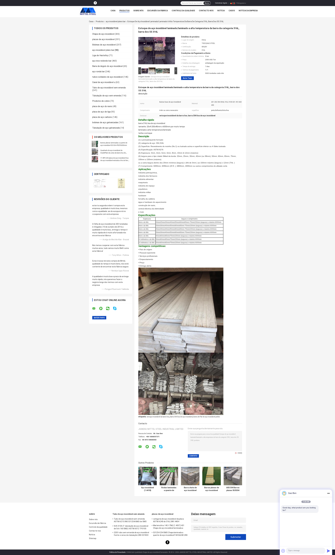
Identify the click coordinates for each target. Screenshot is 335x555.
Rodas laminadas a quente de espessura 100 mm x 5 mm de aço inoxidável (169, 489)
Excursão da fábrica (157, 11)
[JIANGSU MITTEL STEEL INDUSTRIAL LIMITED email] (95, 308)
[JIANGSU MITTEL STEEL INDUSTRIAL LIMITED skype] (116, 308)
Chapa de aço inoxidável (103, 34)
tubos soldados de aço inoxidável (107, 77)
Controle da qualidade (183, 11)
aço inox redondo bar (101, 61)
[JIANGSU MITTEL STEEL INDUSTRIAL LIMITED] (88, 11)
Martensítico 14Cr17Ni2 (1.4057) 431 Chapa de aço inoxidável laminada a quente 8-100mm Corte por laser (168, 527)
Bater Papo (187, 78)
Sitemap (92, 538)
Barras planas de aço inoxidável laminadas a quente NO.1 (211, 489)
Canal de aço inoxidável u (103, 82)
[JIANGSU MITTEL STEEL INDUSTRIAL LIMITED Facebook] (95, 3)
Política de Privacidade (117, 552)
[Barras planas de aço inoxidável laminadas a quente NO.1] (211, 476)
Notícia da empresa (248, 11)
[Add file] (283, 551)
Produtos (124, 11)
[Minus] (328, 493)
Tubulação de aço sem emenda (106, 95)
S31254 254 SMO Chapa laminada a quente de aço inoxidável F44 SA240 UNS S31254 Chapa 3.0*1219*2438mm (170, 534)
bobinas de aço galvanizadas (105, 122)
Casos (232, 11)
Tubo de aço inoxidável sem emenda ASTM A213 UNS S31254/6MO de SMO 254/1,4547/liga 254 (130, 520)
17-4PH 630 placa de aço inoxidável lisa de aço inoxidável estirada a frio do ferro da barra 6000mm (114, 160)
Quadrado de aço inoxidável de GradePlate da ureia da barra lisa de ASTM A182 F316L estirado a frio (113, 152)
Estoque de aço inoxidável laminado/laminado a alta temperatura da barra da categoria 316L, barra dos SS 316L (156, 79)
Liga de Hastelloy (100, 55)
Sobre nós (138, 11)
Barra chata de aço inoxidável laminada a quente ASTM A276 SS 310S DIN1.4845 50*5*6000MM (190, 489)
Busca (207, 3)
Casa (113, 11)
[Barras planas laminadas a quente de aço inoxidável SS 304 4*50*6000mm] (94, 144)
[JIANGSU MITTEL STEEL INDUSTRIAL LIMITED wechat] (109, 308)
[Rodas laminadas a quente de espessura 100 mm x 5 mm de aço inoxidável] (169, 476)
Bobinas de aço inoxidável (104, 44)
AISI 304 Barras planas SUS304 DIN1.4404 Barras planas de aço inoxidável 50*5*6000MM (233, 489)
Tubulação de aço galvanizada (106, 128)
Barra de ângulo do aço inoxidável (107, 66)
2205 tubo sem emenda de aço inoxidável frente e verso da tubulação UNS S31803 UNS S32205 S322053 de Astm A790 (131, 534)
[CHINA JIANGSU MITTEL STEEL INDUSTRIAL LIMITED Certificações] (100, 183)
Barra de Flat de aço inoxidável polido (206, 417)
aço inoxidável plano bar (116, 21)
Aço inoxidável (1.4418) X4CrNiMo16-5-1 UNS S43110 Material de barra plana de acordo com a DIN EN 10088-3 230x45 (147, 489)
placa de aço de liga (101, 111)
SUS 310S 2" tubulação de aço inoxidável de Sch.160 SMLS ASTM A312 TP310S (131, 527)
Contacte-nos (206, 11)
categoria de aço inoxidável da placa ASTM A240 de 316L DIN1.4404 (168, 520)
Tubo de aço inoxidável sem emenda (109, 87)
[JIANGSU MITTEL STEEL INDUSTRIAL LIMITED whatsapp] (102, 308)
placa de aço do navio (102, 106)
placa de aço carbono (102, 117)
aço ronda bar (98, 71)
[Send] (328, 551)
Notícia (221, 11)
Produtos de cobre (101, 101)
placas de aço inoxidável (103, 39)
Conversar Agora (221, 3)
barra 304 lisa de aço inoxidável (181, 417)
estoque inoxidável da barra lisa (158, 417)
